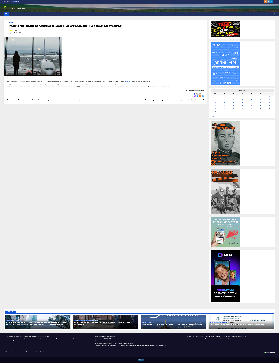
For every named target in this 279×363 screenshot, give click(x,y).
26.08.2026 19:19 (147, 326)
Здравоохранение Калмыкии (216, 322)
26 (233, 108)
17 (215, 105)
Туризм (149, 322)
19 (233, 105)
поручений (127, 81)
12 (233, 102)
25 (224, 108)
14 (251, 102)
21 (251, 105)
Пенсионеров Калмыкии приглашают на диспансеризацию (237, 324)
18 (224, 105)
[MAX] (195, 96)
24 (215, 108)
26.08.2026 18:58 (215, 326)
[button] (274, 13)
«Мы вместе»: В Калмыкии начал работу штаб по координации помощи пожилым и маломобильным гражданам (45, 100)
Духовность (77, 320)
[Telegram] (203, 96)
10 (215, 102)
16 (269, 102)
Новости (11, 22)
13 (242, 102)
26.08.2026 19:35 (79, 326)
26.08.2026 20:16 (12, 326)
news (16, 30)
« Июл (212, 116)
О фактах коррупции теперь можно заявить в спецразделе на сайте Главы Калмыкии (174, 100)
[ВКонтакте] (197, 96)
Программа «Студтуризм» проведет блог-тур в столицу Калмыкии (172, 324)
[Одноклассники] (200, 96)
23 (269, 105)
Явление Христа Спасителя (92, 320)
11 (224, 102)
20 (242, 105)
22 (260, 105)
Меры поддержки (10, 320)
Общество (17, 320)
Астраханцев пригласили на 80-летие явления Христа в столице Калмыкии (103, 323)
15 (260, 102)
